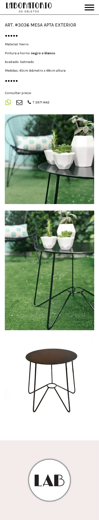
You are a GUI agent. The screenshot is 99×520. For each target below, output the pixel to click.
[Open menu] (89, 7)
